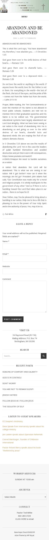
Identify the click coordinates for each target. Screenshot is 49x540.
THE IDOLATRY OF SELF (13, 406)
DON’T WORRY (9, 383)
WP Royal (30, 535)
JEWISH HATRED (10, 395)
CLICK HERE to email (24, 519)
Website (6, 266)
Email (6, 254)
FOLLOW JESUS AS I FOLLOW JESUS (18, 400)
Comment (7, 279)
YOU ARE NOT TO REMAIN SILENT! (18, 389)
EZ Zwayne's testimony (13, 421)
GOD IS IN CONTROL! (12, 377)
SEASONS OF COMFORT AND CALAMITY (20, 371)
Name (6, 241)
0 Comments (30, 38)
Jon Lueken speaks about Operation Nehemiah (22, 434)
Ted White (9, 214)
